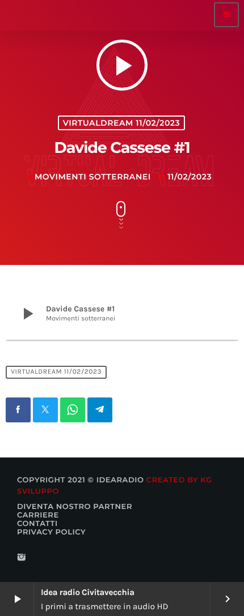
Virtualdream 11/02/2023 (121, 123)
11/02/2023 (185, 177)
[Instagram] (21, 558)
